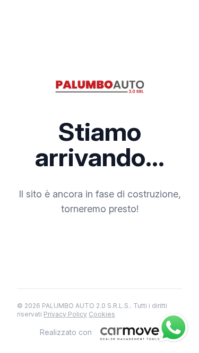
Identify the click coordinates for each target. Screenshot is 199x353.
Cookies (102, 314)
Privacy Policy (65, 314)
